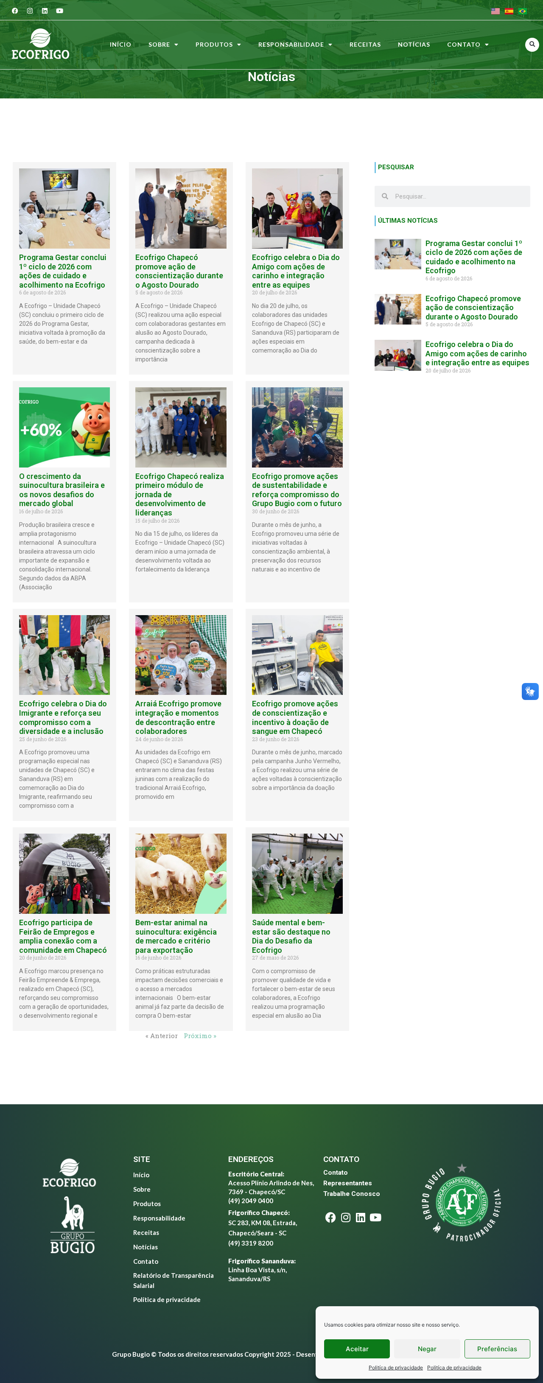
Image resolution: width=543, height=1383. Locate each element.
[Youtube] (59, 10)
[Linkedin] (45, 10)
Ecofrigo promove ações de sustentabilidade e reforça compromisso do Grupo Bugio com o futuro (297, 490)
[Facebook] (15, 10)
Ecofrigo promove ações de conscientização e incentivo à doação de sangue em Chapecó (295, 717)
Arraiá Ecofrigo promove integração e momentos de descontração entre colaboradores (178, 717)
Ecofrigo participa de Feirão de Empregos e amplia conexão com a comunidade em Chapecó (63, 936)
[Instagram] (30, 10)
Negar (427, 1349)
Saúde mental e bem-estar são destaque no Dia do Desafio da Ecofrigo (291, 936)
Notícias (414, 44)
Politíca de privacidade (396, 1367)
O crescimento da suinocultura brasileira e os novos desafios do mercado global (62, 490)
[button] (532, 45)
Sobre (159, 44)
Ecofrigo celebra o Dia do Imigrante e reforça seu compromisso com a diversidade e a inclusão (63, 717)
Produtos (214, 44)
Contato (464, 44)
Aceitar (357, 1349)
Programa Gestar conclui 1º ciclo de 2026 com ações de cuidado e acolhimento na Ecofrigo (62, 271)
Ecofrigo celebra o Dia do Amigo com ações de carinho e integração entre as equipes (296, 271)
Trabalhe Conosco (351, 1194)
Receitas (365, 44)
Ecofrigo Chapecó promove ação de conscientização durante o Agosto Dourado (179, 271)
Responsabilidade (291, 44)
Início (121, 44)
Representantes (347, 1183)
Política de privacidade (167, 1299)
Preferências (497, 1349)
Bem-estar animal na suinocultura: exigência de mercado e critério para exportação (176, 936)
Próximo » (200, 1035)
